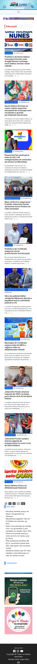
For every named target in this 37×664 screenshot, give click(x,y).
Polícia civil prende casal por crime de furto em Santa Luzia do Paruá (17, 535)
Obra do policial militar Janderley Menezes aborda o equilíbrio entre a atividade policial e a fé (18, 299)
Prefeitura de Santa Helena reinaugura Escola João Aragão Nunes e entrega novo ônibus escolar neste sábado (17, 61)
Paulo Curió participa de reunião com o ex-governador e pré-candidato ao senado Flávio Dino (18, 528)
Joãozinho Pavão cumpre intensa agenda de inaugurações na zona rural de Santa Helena (18, 442)
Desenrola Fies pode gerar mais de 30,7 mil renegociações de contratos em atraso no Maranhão (18, 158)
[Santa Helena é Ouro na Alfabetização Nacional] (18, 470)
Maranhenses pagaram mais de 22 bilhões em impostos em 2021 (18, 521)
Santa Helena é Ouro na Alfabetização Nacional (16, 486)
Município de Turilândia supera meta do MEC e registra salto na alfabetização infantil (16, 346)
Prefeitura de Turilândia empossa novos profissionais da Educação (17, 251)
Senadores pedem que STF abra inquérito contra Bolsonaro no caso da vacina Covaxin (18, 553)
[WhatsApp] (4, 7)
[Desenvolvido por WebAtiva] (18, 662)
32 (23, 504)
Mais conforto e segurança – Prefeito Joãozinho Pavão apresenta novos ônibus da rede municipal (18, 205)
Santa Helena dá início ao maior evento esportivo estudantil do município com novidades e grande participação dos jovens (18, 110)
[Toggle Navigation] (18, 12)
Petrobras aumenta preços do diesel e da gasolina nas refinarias (17, 513)
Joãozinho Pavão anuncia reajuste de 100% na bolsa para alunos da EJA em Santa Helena (18, 395)
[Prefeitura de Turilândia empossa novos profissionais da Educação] (18, 234)
